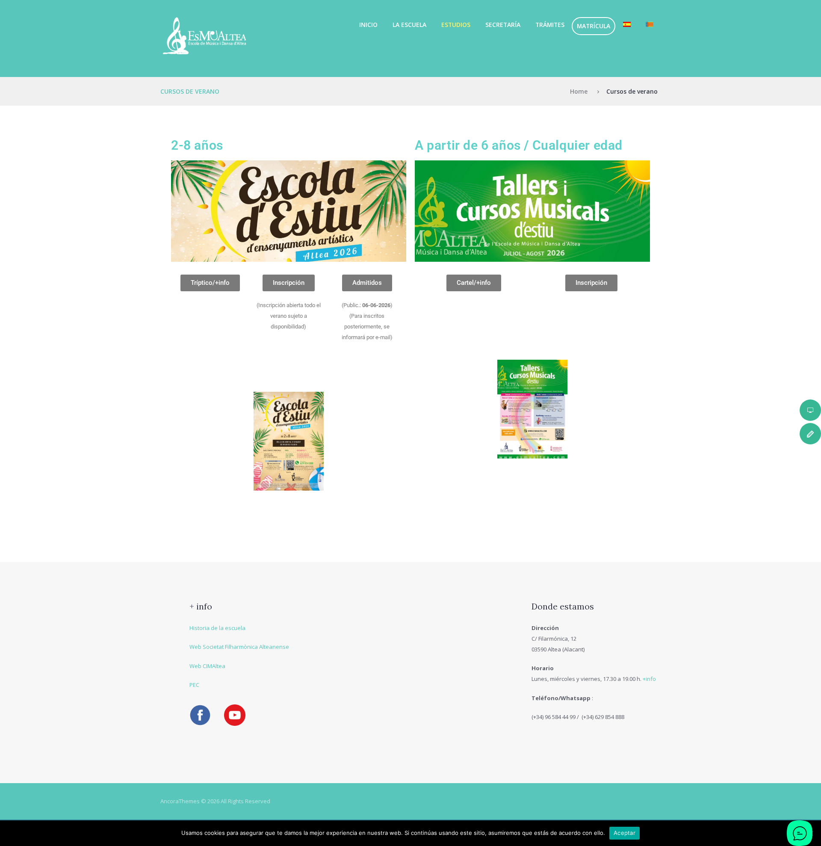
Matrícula (593, 26)
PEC (194, 685)
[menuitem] (626, 24)
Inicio (368, 25)
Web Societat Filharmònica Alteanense (239, 647)
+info (649, 679)
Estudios (455, 25)
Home (579, 91)
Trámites (549, 25)
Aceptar (624, 832)
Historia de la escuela (217, 628)
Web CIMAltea (207, 666)
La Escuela (409, 25)
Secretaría (502, 25)
